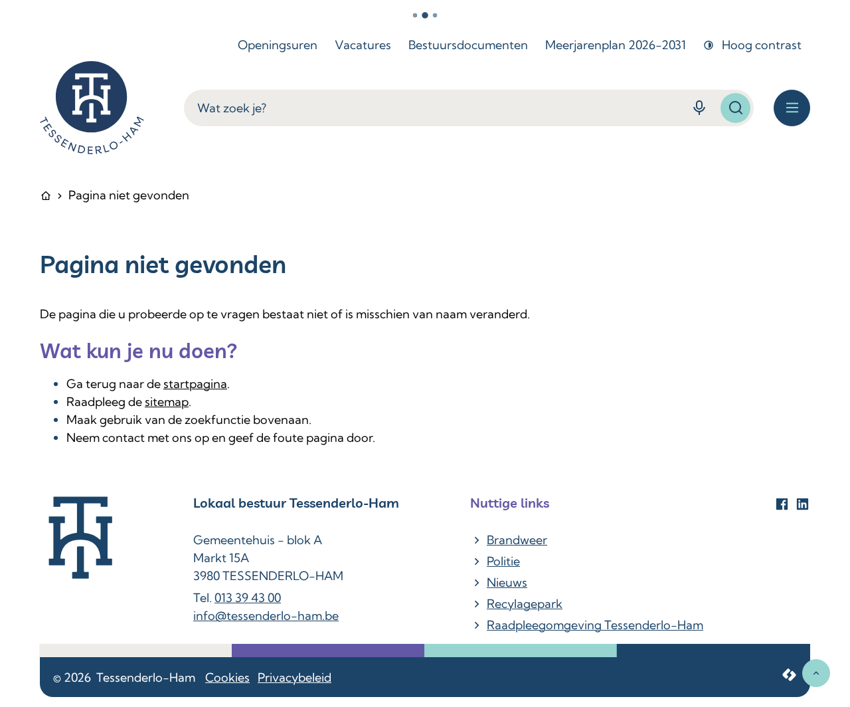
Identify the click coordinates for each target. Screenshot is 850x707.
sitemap (167, 401)
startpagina (195, 383)
